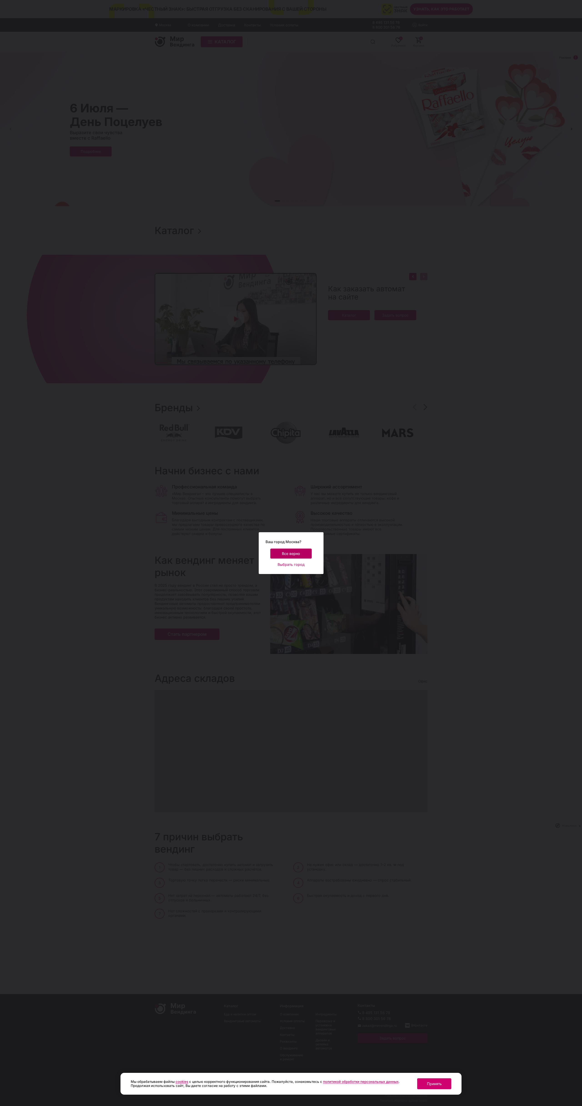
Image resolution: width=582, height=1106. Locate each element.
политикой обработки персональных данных (361, 1081)
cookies (182, 1081)
